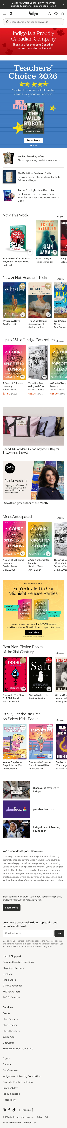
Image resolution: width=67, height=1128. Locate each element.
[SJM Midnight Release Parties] (33, 610)
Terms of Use (30, 1122)
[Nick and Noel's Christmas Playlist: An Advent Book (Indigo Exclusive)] (18, 238)
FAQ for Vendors (11, 997)
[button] (5, 14)
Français (26, 1109)
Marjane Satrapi (11, 701)
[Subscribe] (59, 933)
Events (6, 1013)
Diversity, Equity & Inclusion (18, 1082)
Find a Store (9, 979)
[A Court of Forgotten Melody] (40, 539)
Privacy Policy (43, 1117)
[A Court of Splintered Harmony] (14, 362)
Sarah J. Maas (10, 389)
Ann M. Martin (10, 768)
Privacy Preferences (12, 1122)
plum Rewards (10, 1019)
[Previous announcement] (3, 4)
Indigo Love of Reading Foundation (21, 1076)
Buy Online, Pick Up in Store (18, 1048)
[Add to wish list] (30, 252)
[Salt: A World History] (41, 674)
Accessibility (9, 1099)
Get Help (8, 973)
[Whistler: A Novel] (14, 300)
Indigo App (8, 1036)
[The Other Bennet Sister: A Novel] (40, 300)
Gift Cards (8, 1042)
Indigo (13, 1117)
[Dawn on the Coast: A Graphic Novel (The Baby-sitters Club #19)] (41, 741)
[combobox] (36, 22)
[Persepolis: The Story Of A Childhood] (15, 674)
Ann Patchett (9, 324)
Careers (7, 1064)
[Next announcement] (63, 4)
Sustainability (10, 1087)
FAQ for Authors (11, 991)
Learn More (11, 907)
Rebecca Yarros (36, 389)
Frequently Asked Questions (18, 962)
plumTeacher (10, 1025)
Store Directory (11, 1031)
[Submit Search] (7, 21)
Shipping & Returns (13, 968)
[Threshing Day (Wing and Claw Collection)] (38, 362)
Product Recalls (11, 1093)
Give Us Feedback (12, 985)
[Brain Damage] (47, 238)
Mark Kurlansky (37, 698)
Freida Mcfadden (44, 261)
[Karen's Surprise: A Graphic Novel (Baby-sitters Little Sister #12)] (15, 741)
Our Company (10, 1070)
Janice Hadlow (36, 327)
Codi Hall (7, 264)
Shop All (60, 216)
